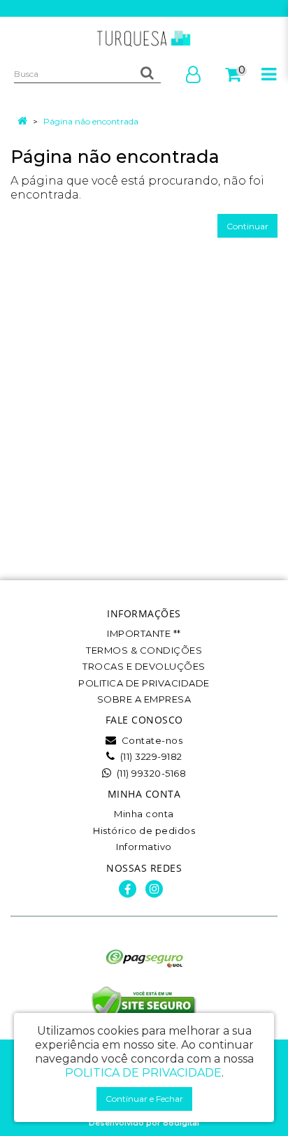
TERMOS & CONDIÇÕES (144, 650)
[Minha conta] (193, 77)
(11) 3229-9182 (149, 756)
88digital (181, 1123)
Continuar (247, 226)
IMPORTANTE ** (144, 633)
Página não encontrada (90, 121)
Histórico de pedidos (144, 830)
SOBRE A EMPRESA (144, 699)
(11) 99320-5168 (150, 773)
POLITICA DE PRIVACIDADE (144, 683)
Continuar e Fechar (144, 1098)
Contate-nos (150, 740)
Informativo (144, 846)
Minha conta (144, 813)
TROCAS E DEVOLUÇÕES (144, 666)
